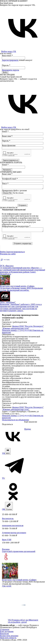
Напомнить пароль (10, 70)
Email (5, 131)
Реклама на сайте (8, 254)
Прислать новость (8, 638)
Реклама (6, 549)
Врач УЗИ (6, 539)
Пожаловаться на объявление (15, 420)
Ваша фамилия (8, 145)
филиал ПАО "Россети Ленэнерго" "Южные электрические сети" (23, 327)
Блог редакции (6, 631)
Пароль (6, 65)
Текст (5, 183)
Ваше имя (7, 136)
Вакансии (4, 633)
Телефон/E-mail (10, 179)
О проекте (4, 629)
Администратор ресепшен (14, 532)
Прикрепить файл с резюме (14, 190)
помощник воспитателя (12, 525)
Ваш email (7, 55)
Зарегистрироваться (15, 252)
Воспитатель (8, 518)
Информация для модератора (16, 226)
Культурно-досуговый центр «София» (19, 580)
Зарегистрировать (10, 60)
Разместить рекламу (9, 636)
